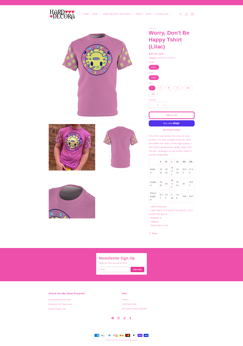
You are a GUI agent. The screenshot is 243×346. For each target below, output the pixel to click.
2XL (188, 88)
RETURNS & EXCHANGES (134, 309)
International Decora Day (59, 300)
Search (125, 300)
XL (178, 88)
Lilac (153, 78)
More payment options (172, 130)
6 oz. (153, 67)
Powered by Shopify (130, 340)
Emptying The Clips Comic (60, 304)
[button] (95, 14)
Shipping (152, 58)
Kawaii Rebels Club (57, 309)
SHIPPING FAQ (129, 304)
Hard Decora (117, 340)
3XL (153, 94)
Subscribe (137, 269)
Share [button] (154, 233)
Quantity (152, 100)
